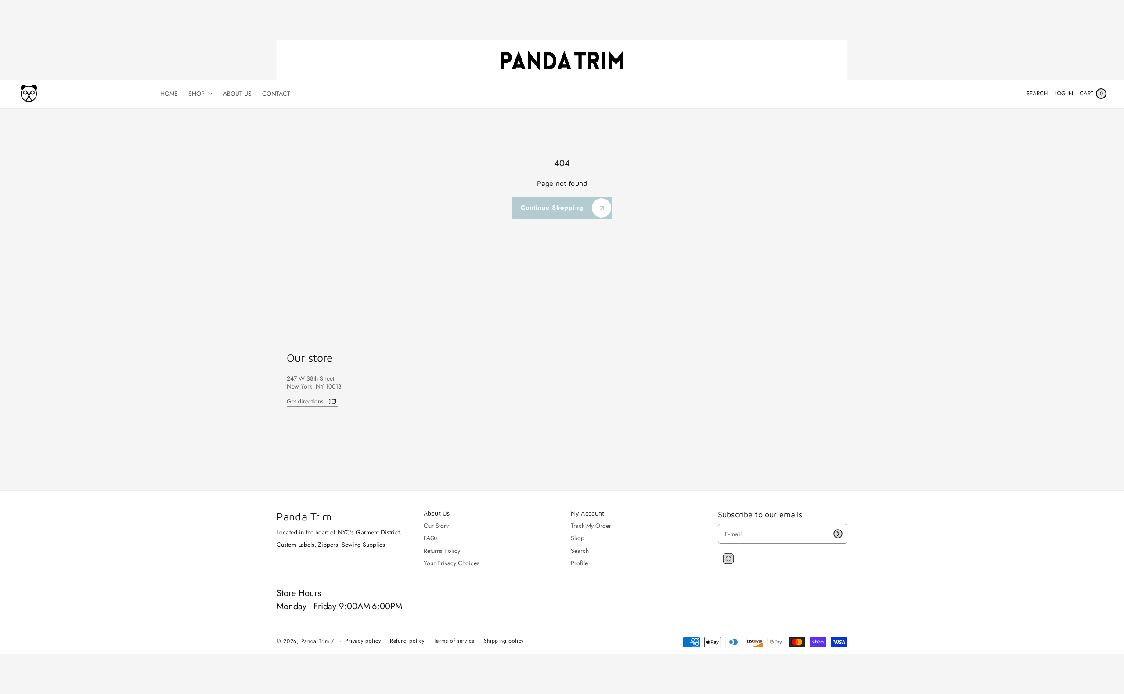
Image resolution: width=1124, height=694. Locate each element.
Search (580, 550)
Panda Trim (315, 641)
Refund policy (407, 641)
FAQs (431, 538)
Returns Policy (442, 550)
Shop (577, 538)
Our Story (436, 526)
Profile (579, 563)
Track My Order (591, 526)
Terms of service (454, 641)
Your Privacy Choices (451, 563)
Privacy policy (363, 641)
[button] (1037, 94)
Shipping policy (504, 641)
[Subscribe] (837, 534)
